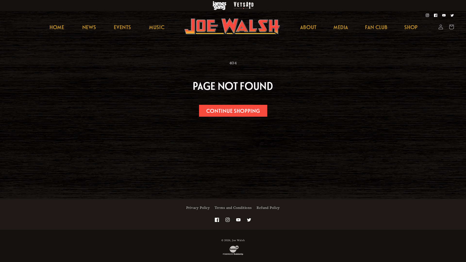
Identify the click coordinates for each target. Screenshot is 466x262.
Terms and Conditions (233, 208)
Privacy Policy (198, 208)
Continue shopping (233, 110)
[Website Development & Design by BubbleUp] (233, 255)
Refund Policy (268, 208)
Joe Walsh (238, 240)
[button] (340, 27)
